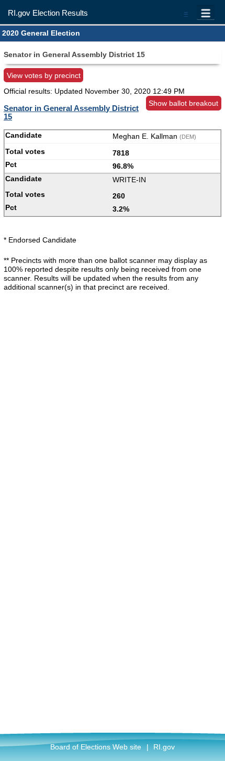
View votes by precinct (44, 75)
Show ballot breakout (183, 103)
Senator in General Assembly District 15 (71, 113)
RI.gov (164, 747)
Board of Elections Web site (95, 747)
